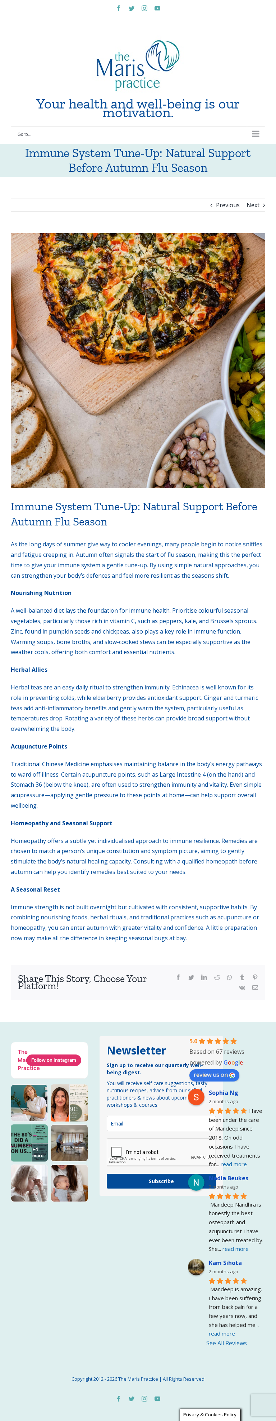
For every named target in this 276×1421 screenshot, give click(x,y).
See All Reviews (226, 1343)
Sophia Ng (223, 1093)
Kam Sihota (225, 1263)
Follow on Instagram (53, 1060)
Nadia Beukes (228, 1178)
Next (253, 205)
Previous (228, 205)
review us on (211, 1075)
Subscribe (161, 1181)
